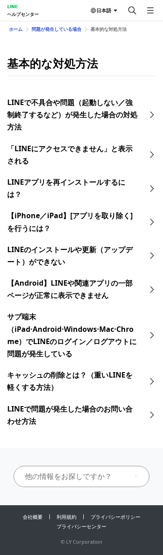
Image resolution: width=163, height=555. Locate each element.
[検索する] (132, 10)
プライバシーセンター (81, 526)
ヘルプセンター (23, 14)
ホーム (16, 29)
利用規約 (67, 516)
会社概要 (33, 516)
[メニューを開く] (150, 10)
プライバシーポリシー (115, 516)
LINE (12, 6)
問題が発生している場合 (57, 29)
